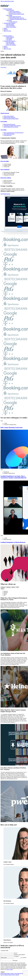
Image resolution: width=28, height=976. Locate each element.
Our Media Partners (7, 974)
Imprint (17, 974)
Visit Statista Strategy (5, 193)
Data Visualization (10, 25)
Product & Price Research (15, 12)
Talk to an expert (7, 30)
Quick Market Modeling (8, 133)
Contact (12, 973)
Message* (15, 960)
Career (15, 973)
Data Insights (9, 15)
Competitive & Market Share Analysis (17, 19)
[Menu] (1, 33)
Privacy (13, 974)
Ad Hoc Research (13, 21)
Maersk (13, 587)
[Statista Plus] (5, 6)
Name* (15, 953)
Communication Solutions (9, 23)
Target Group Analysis (14, 11)
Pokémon (3, 587)
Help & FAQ (20, 973)
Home (2, 973)
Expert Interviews (7, 135)
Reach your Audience (11, 27)
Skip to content (4, 1)
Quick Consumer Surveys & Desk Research (13, 132)
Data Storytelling (10, 24)
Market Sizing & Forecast (15, 16)
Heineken (8, 587)
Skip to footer (11, 1)
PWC (17, 587)
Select (2, 588)
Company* (16, 956)
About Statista (7, 973)
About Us (5, 29)
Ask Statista (9, 20)
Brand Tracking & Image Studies (16, 14)
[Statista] (7, 4)
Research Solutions (7, 8)
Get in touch (3, 67)
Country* (24, 957)
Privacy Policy (9, 969)
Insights (5, 28)
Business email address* (19, 954)
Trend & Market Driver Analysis (16, 17)
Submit (2, 972)
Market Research (10, 10)
